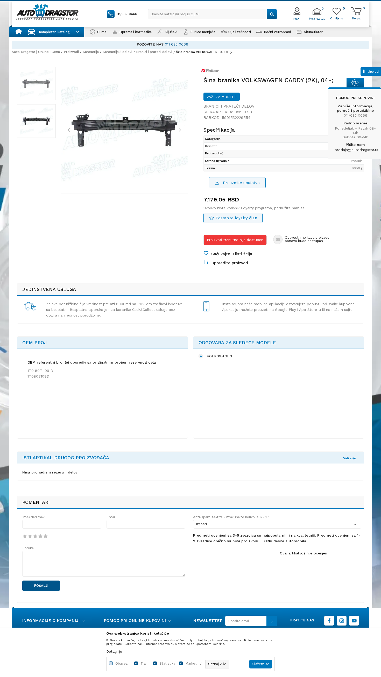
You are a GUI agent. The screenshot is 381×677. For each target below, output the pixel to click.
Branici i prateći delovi (154, 52)
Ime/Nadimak (33, 517)
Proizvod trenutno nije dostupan (235, 240)
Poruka (28, 548)
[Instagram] (341, 620)
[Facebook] (329, 620)
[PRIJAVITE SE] (250, 623)
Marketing (193, 663)
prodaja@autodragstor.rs (356, 150)
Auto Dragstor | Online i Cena (36, 52)
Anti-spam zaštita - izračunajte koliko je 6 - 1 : (231, 517)
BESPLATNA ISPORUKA (162, 44)
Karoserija (91, 52)
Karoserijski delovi (117, 52)
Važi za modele (222, 97)
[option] (190, 44)
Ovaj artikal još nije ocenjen (303, 553)
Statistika (167, 663)
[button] (212, 14)
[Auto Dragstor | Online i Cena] (47, 12)
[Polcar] (211, 72)
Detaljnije (114, 651)
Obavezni (122, 663)
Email (111, 517)
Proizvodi (71, 52)
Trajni (144, 663)
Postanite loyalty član (236, 218)
